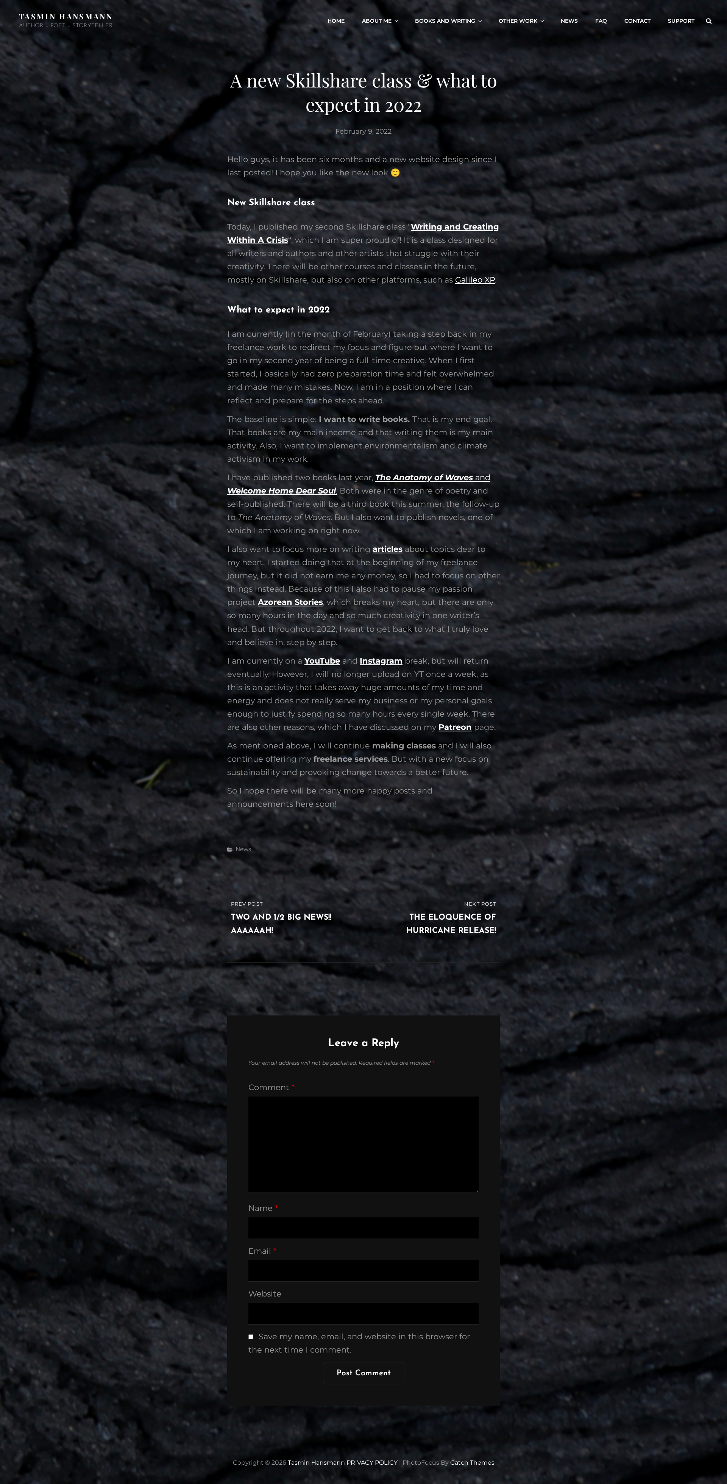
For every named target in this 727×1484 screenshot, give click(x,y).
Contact (637, 20)
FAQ (601, 20)
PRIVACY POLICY (372, 1462)
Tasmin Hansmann (66, 16)
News (569, 20)
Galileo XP (475, 279)
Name (263, 1208)
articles (388, 549)
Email (262, 1251)
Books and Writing (445, 20)
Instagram (381, 660)
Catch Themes (472, 1462)
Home (336, 20)
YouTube (322, 660)
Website (264, 1293)
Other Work (518, 20)
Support (681, 20)
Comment (271, 1087)
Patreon (455, 727)
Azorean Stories (290, 602)
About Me (377, 20)
